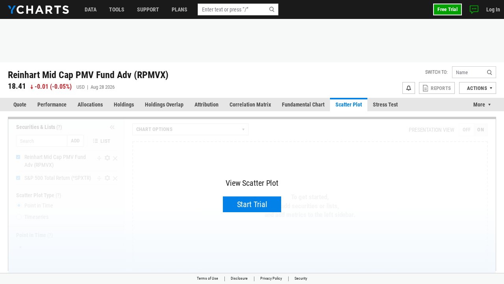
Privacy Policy (271, 278)
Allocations (90, 104)
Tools (116, 9)
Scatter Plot (348, 104)
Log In (493, 9)
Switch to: (436, 72)
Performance (52, 104)
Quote (19, 104)
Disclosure (239, 278)
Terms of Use (207, 278)
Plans (179, 9)
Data (90, 9)
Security (301, 278)
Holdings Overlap (164, 104)
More (479, 104)
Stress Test (385, 104)
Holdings (124, 104)
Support (148, 9)
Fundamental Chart (303, 104)
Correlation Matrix (250, 104)
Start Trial (252, 204)
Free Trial (447, 9)
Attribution (207, 104)
